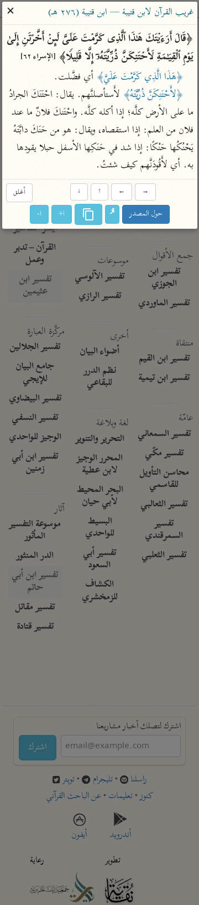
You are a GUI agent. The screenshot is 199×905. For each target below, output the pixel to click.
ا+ (62, 214)
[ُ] (112, 214)
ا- (39, 214)
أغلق (19, 192)
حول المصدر (146, 214)
